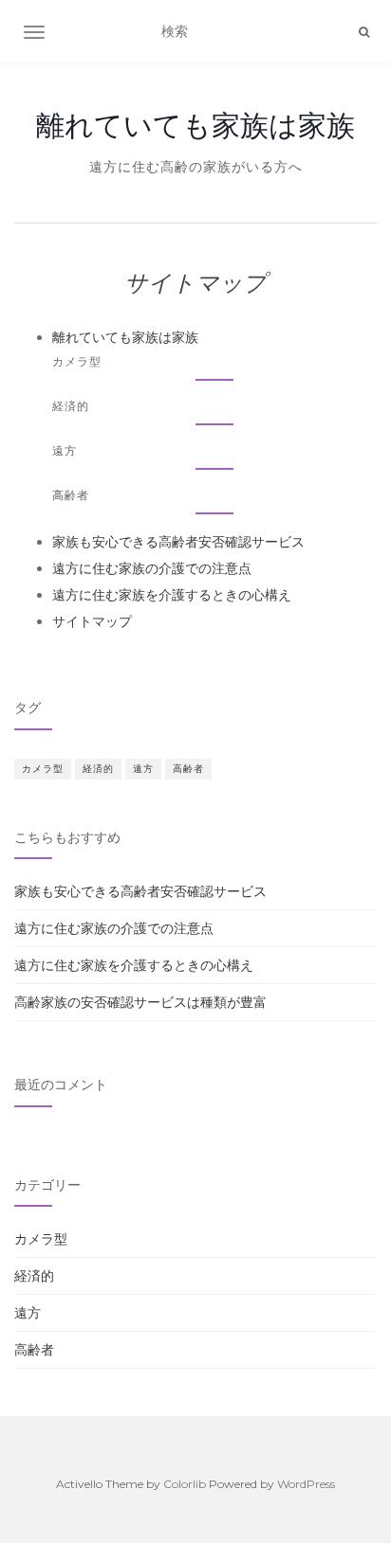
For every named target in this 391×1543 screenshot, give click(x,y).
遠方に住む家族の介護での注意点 (151, 568)
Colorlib (184, 1484)
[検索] (364, 32)
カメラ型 (77, 361)
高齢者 (70, 495)
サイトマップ (92, 621)
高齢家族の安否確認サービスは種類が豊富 (140, 1002)
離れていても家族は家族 (195, 125)
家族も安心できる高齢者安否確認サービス (178, 541)
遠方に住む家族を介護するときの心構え (171, 594)
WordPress (306, 1484)
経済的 (70, 406)
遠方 (64, 450)
